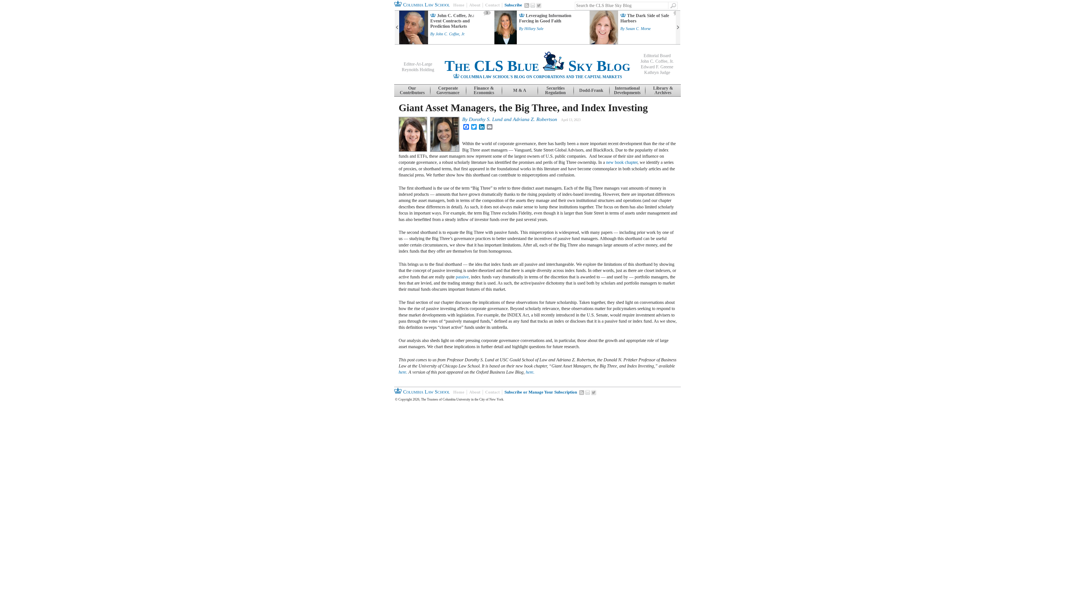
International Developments (627, 90)
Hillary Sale (533, 29)
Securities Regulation (555, 90)
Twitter (539, 5)
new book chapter (621, 162)
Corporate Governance (447, 90)
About (474, 5)
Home (458, 5)
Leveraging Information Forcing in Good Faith (545, 18)
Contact (492, 5)
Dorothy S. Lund (486, 119)
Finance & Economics (484, 90)
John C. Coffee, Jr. (450, 34)
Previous (397, 27)
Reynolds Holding (418, 69)
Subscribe (513, 5)
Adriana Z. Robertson (535, 119)
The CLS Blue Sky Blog (537, 65)
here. (403, 372)
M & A (519, 90)
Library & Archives (663, 90)
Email (533, 5)
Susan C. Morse (638, 29)
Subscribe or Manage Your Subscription (540, 392)
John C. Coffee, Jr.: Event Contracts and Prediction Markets (452, 21)
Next (678, 27)
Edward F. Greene (657, 66)
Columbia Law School (426, 5)
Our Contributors (412, 90)
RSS (526, 5)
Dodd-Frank (591, 90)
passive (462, 276)
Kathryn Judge (657, 72)
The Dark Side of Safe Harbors (644, 18)
